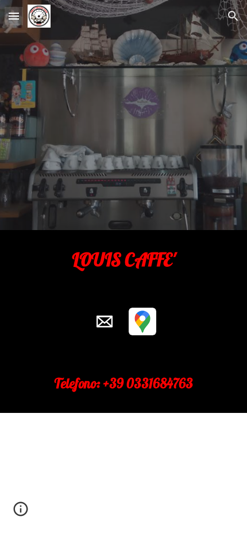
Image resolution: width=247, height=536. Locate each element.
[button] (14, 16)
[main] (124, 259)
